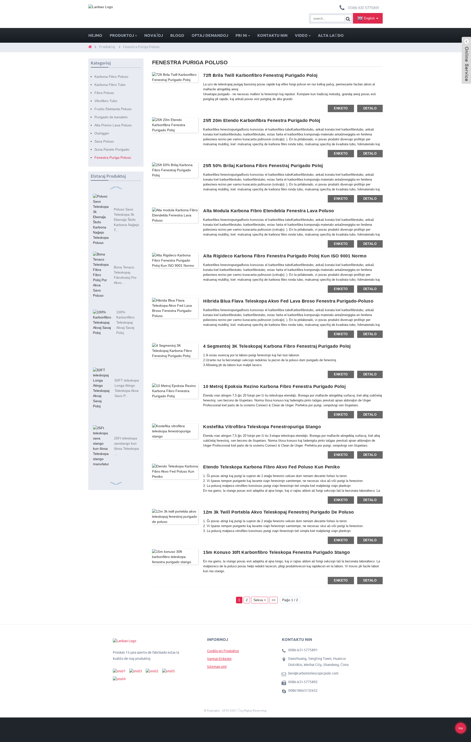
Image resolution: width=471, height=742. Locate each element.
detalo (370, 108)
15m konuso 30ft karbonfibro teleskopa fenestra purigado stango (276, 552)
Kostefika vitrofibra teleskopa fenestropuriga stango (262, 426)
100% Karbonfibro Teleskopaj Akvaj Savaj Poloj (125, 322)
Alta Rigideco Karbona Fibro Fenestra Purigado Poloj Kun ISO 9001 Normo (284, 255)
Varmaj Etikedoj (219, 659)
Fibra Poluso (104, 93)
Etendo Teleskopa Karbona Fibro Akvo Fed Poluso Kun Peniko (271, 466)
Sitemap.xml (217, 667)
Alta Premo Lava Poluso (113, 125)
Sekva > (259, 600)
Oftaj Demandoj (210, 35)
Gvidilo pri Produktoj (223, 651)
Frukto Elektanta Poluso (112, 109)
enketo (341, 108)
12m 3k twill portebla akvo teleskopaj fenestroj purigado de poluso (278, 512)
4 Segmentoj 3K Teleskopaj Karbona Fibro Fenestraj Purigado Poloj (277, 346)
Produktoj (122, 35)
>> (273, 600)
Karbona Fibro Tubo (110, 85)
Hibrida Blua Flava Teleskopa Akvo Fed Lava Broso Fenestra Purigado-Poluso (288, 301)
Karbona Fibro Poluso (111, 77)
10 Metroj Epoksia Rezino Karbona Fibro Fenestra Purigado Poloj (274, 386)
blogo (177, 35)
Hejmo (95, 35)
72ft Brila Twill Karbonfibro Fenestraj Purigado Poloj (260, 75)
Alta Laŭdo (331, 35)
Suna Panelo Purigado (111, 149)
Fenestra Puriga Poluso (141, 47)
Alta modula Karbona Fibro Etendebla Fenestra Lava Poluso (268, 210)
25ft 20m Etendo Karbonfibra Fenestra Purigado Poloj (261, 120)
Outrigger (101, 133)
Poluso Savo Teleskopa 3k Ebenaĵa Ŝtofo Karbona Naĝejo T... (126, 219)
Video (301, 35)
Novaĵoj (153, 35)
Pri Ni (241, 35)
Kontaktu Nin (272, 35)
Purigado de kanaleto (111, 117)
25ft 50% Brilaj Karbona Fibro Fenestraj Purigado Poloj (263, 165)
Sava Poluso (104, 141)
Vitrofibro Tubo (105, 101)
